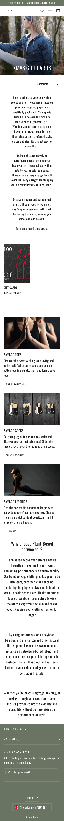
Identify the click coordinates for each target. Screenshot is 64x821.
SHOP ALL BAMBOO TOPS (16, 384)
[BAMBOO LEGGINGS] (32, 480)
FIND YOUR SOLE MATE (15, 455)
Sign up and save (17, 751)
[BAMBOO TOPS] (32, 333)
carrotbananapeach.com (27, 160)
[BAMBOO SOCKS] (32, 409)
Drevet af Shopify (32, 816)
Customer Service (17, 729)
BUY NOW (12, 531)
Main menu (12, 739)
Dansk (29, 797)
